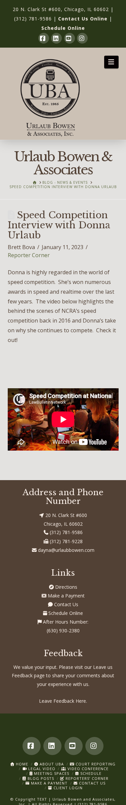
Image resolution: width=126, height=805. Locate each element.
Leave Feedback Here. (63, 701)
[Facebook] (43, 38)
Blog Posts (40, 778)
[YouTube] (69, 38)
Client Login (67, 787)
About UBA (51, 763)
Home (21, 763)
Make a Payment (65, 595)
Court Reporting (95, 763)
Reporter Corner (29, 255)
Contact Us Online (83, 18)
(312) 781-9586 (33, 18)
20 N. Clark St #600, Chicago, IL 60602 (61, 9)
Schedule (90, 773)
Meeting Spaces (51, 773)
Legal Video (41, 768)
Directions (65, 587)
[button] (111, 62)
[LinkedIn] (56, 38)
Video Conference (87, 768)
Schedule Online (63, 28)
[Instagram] (82, 38)
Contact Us (65, 604)
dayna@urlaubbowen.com (65, 550)
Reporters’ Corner (86, 778)
